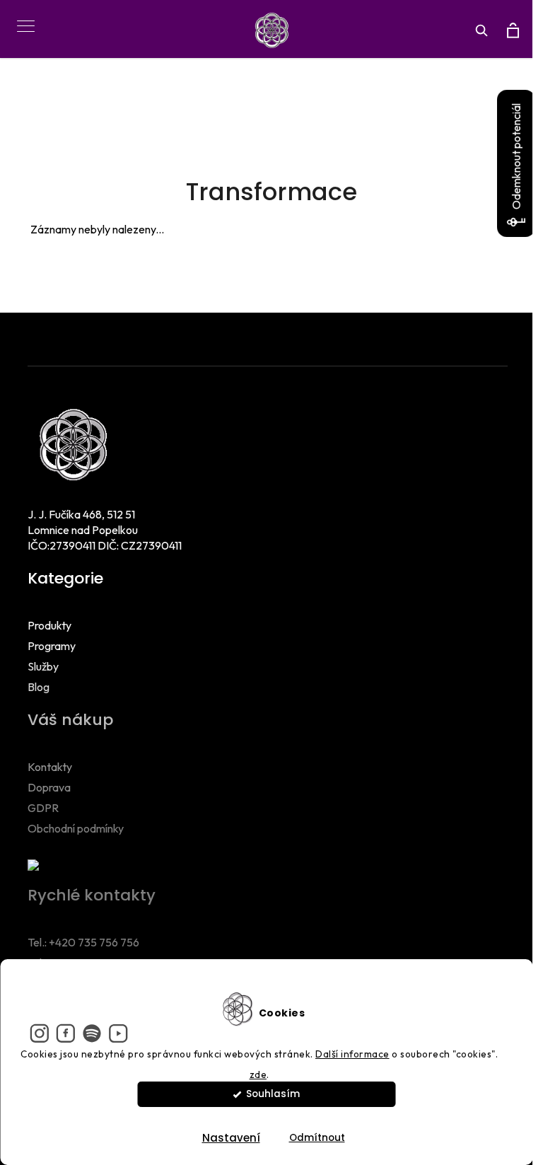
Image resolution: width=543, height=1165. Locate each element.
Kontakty (50, 767)
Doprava (49, 787)
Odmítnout (317, 1137)
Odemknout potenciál (516, 156)
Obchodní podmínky (76, 828)
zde (258, 1074)
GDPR (43, 808)
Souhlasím (273, 1094)
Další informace (352, 1054)
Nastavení (231, 1137)
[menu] (20, 18)
